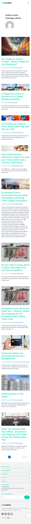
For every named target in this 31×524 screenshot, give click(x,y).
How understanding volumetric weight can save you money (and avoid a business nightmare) (15, 158)
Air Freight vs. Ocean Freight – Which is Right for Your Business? (15, 62)
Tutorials (9, 132)
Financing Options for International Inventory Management (13, 356)
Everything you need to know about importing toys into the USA (15, 126)
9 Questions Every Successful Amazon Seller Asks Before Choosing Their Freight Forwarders (14, 196)
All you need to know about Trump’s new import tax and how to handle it (15, 267)
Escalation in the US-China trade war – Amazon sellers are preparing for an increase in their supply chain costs (15, 313)
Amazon (3, 67)
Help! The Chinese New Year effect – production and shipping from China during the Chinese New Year (14, 434)
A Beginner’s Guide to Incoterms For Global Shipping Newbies (12, 96)
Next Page (25, 457)
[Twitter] (8, 514)
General (8, 67)
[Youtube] (12, 514)
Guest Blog (15, 362)
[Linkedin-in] (5, 514)
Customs (3, 273)
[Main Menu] (28, 3)
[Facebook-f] (2, 514)
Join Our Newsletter (6, 494)
